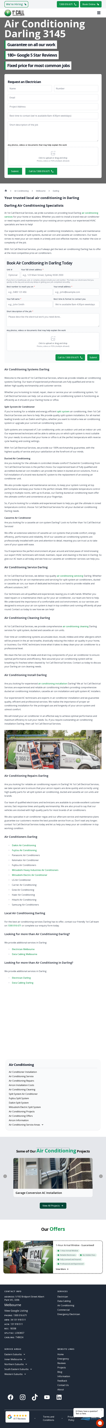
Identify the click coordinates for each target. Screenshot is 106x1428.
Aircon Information (19, 1120)
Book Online (88, 4)
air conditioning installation (52, 683)
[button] (53, 156)
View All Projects (51, 1205)
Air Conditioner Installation (23, 1071)
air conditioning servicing (70, 575)
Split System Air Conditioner (23, 1093)
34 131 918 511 (18, 1319)
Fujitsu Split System (19, 1098)
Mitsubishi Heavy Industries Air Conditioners (35, 870)
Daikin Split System (19, 1102)
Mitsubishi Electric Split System (25, 1107)
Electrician (62, 1296)
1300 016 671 (66, 4)
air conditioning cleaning (76, 626)
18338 (13, 1328)
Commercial (63, 1309)
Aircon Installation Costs (21, 1085)
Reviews (61, 1363)
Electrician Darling (21, 977)
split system (63, 411)
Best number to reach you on (21, 286)
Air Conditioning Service (21, 1076)
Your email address (63, 286)
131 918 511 (16, 1324)
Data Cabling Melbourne (24, 954)
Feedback (62, 1380)
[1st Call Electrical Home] (14, 13)
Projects (61, 1367)
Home (60, 1354)
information (63, 1376)
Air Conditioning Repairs (21, 1080)
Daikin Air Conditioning (24, 845)
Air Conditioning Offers (21, 1115)
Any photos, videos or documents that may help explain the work (37, 145)
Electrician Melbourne (23, 949)
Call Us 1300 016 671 (39, 171)
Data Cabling (64, 1301)
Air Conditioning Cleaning (22, 1089)
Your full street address (32, 269)
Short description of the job (20, 311)
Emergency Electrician (68, 1314)
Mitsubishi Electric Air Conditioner (29, 875)
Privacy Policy (71, 1418)
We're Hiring (14, 4)
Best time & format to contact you (70, 299)
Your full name (14, 299)
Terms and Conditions (48, 1418)
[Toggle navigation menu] (99, 13)
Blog (59, 1371)
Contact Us (63, 1385)
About (60, 1389)
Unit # (9, 269)
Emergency (63, 1358)
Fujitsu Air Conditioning (24, 850)
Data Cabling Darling (22, 982)
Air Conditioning (65, 1305)
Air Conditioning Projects (22, 1111)
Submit (15, 171)
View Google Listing (16, 1310)
